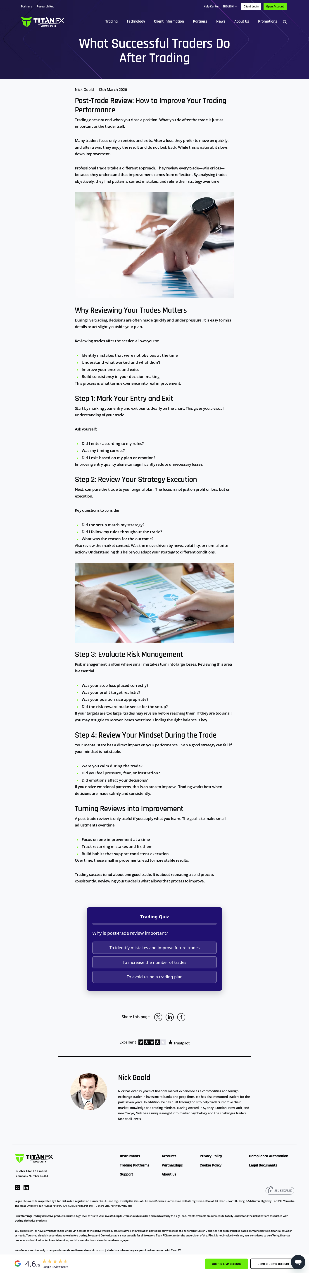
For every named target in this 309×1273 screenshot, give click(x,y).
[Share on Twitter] (158, 1017)
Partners (200, 21)
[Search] (285, 21)
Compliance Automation (268, 1156)
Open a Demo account (273, 1263)
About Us (241, 21)
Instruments (130, 1156)
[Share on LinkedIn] (170, 1017)
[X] (17, 1187)
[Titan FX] (42, 21)
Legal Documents (263, 1165)
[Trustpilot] (163, 1042)
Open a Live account (226, 1263)
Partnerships (172, 1165)
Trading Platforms (134, 1165)
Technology (136, 21)
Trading (111, 21)
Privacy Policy (211, 1156)
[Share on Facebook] (181, 1017)
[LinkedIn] (26, 1187)
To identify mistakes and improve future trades (154, 947)
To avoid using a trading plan (155, 976)
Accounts (169, 1156)
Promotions (267, 21)
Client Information (169, 21)
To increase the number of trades (154, 962)
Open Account (275, 7)
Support (126, 1174)
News (220, 21)
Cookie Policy (210, 1165)
